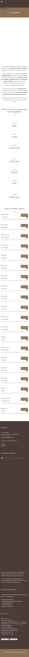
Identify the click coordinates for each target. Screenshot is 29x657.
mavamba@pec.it (7, 625)
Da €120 (24, 245)
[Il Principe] (4, 367)
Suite (14, 183)
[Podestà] (4, 357)
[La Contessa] (5, 316)
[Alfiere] (3, 337)
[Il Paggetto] (4, 224)
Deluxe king (14, 161)
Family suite (14, 197)
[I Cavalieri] (4, 296)
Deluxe (14, 137)
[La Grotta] (4, 285)
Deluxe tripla (14, 148)
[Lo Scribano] (5, 245)
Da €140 (24, 256)
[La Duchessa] (5, 347)
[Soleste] (3, 408)
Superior (14, 172)
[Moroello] (4, 255)
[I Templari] (4, 377)
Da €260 (24, 378)
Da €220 (24, 368)
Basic (14, 126)
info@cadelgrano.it (9, 437)
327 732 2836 (6, 436)
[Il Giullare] (4, 265)
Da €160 (24, 317)
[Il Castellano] (5, 326)
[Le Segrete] (4, 214)
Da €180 (24, 348)
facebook (3, 444)
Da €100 (24, 215)
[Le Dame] (4, 306)
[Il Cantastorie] (5, 234)
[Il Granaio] (4, 275)
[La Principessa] (5, 398)
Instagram (3, 445)
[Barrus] (3, 388)
